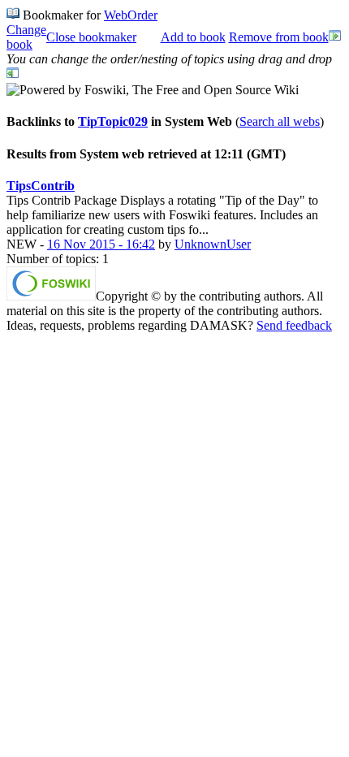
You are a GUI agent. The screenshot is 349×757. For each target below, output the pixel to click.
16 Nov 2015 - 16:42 (101, 244)
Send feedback (294, 325)
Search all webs (279, 121)
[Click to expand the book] (335, 38)
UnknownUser (212, 244)
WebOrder (130, 15)
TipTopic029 (113, 121)
